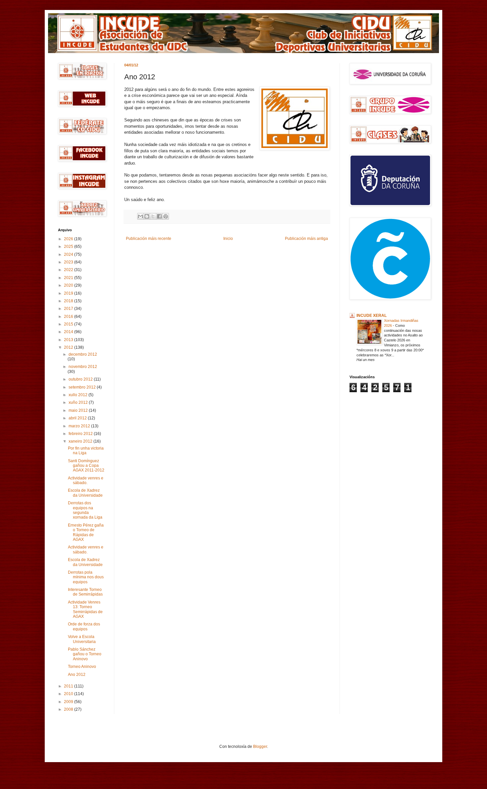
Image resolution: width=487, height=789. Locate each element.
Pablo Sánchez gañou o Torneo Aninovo (84, 654)
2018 (69, 301)
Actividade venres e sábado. (85, 480)
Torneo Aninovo (82, 666)
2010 (69, 693)
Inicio (228, 238)
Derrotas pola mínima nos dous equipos (86, 577)
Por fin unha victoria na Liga (86, 450)
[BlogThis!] (146, 216)
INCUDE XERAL (371, 315)
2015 (69, 324)
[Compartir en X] (153, 216)
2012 (69, 347)
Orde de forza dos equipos (84, 626)
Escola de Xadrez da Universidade (85, 492)
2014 (69, 331)
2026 (69, 239)
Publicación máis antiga (306, 238)
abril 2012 (78, 418)
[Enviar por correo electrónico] (140, 216)
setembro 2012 (83, 387)
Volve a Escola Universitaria (82, 639)
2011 (69, 686)
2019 (69, 293)
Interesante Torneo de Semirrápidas (85, 592)
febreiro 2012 (81, 433)
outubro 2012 (81, 379)
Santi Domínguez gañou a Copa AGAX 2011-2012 (86, 466)
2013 (69, 339)
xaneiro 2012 (81, 441)
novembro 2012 (83, 366)
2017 (69, 308)
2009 (69, 701)
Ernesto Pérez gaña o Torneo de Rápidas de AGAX (86, 532)
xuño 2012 (79, 402)
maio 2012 (79, 410)
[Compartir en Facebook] (159, 216)
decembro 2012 (83, 354)
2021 (69, 277)
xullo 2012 (78, 395)
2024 (69, 254)
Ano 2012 (76, 674)
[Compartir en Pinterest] (165, 216)
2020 (69, 285)
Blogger (260, 746)
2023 (69, 262)
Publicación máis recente (148, 238)
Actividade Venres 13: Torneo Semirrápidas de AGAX (85, 609)
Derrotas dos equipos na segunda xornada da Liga (85, 510)
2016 (69, 316)
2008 (69, 709)
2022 (69, 269)
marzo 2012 (80, 426)
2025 (69, 246)
